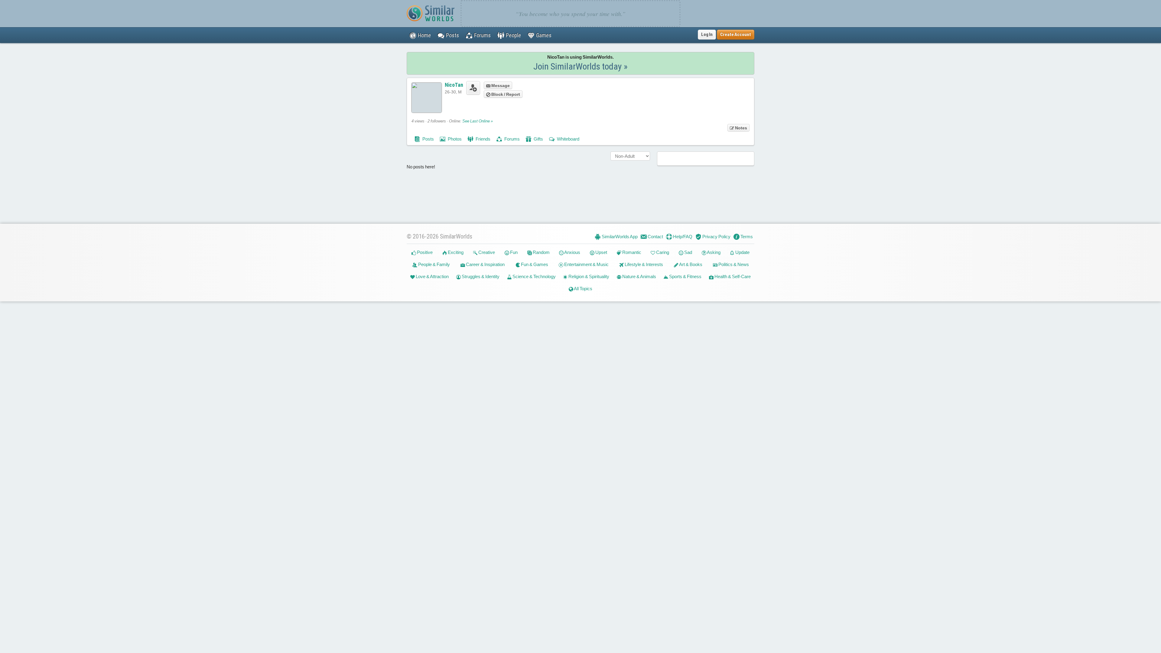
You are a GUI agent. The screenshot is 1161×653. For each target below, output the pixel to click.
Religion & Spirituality (588, 276)
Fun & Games (534, 264)
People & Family (433, 264)
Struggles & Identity (480, 276)
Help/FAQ (682, 236)
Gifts (538, 138)
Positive (424, 252)
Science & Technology (534, 276)
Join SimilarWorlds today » (580, 66)
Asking (713, 252)
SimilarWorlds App (619, 236)
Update (742, 252)
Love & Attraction (432, 276)
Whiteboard (567, 138)
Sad (687, 252)
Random (541, 252)
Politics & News (733, 264)
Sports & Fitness (684, 276)
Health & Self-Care (732, 276)
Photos (454, 138)
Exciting (455, 252)
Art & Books (690, 264)
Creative (486, 252)
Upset (600, 252)
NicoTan (454, 85)
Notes (740, 127)
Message (500, 85)
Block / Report (505, 94)
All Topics (582, 288)
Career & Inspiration (485, 264)
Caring (662, 252)
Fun (513, 252)
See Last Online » (477, 121)
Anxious (572, 252)
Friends (482, 138)
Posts (427, 138)
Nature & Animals (638, 276)
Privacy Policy (715, 236)
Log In (707, 34)
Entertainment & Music (586, 264)
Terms (746, 236)
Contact (655, 236)
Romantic (631, 252)
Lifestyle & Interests (643, 264)
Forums (511, 138)
